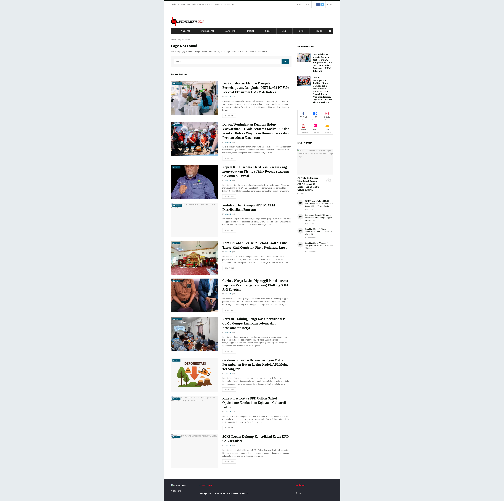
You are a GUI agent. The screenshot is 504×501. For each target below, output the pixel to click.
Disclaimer (175, 4)
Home (183, 4)
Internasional (207, 30)
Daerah (250, 30)
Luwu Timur (218, 4)
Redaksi (227, 4)
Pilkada (318, 30)
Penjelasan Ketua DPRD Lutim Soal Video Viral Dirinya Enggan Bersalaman (318, 217)
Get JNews (233, 493)
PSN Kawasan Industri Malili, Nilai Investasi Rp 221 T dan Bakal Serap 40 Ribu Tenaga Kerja (319, 203)
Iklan (188, 4)
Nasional (185, 30)
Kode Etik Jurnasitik (199, 4)
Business (177, 84)
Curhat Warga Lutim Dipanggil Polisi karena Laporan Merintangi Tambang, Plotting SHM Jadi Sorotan (255, 285)
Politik (301, 30)
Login (331, 4)
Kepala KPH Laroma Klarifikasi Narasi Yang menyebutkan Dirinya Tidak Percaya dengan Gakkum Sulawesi (255, 171)
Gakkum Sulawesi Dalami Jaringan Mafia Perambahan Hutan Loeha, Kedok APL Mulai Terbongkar (255, 364)
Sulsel (268, 30)
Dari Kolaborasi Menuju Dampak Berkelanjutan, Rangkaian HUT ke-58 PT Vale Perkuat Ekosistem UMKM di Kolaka (255, 87)
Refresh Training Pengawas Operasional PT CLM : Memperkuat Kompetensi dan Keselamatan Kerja (254, 323)
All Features (220, 493)
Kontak (209, 4)
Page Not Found (184, 39)
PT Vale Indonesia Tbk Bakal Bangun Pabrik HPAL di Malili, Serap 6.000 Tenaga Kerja (308, 183)
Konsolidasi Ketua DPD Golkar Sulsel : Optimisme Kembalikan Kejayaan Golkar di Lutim (254, 402)
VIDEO (233, 4)
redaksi (228, 96)
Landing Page (205, 493)
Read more (229, 116)
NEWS (179, 491)
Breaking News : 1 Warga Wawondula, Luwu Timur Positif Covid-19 (318, 231)
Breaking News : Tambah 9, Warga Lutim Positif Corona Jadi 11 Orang (319, 245)
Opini (284, 30)
